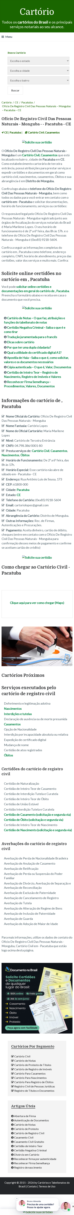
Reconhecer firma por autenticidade (35, 1158)
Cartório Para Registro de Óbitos (34, 1082)
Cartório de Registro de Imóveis (33, 1069)
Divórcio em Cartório (26, 1154)
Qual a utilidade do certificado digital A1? (34, 352)
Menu (8, 36)
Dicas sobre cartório (20, 342)
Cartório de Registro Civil (29, 1133)
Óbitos (25, 455)
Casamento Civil (23, 1137)
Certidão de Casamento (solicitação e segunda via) (37, 814)
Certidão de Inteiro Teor (28, 1146)
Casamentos (52, 132)
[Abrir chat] (66, 1207)
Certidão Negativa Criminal (30, 1150)
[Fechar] (17, 1198)
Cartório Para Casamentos (30, 1073)
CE (16, 102)
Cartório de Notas (25, 1060)
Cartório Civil (36, 132)
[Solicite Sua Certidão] (37, 142)
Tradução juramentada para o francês (32, 337)
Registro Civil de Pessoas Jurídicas (34, 1086)
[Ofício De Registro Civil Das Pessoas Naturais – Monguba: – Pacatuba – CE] (37, 666)
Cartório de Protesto (26, 1128)
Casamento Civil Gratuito (29, 1141)
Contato (32, 1186)
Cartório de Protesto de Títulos (32, 1064)
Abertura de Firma (25, 1116)
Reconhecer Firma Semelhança (32, 1163)
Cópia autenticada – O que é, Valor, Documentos (39, 367)
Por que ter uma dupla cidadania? (29, 347)
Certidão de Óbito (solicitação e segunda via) (33, 820)
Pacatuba (27, 102)
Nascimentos (10, 455)
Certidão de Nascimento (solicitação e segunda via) (38, 830)
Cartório (37, 12)
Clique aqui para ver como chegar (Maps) (37, 603)
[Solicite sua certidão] (37, 1032)
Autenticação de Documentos (31, 1120)
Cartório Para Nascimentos (30, 1077)
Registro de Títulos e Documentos (34, 1090)
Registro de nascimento (28, 1167)
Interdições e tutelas (18, 714)
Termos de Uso (47, 1186)
